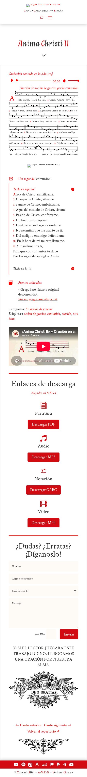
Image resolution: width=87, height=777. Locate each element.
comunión (53, 313)
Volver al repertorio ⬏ (43, 731)
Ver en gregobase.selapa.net (37, 299)
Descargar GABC (43, 490)
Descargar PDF (43, 424)
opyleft (22, 772)
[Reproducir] (12, 80)
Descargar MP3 (43, 457)
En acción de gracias (38, 309)
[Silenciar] (64, 81)
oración (66, 313)
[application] (43, 81)
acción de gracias (35, 313)
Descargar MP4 (43, 522)
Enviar (69, 634)
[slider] (72, 81)
